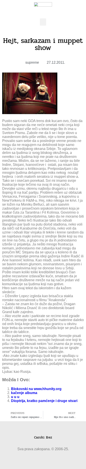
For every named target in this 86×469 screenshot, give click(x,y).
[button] (43, 22)
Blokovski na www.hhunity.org (36, 389)
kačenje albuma (24, 393)
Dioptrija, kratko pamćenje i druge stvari (44, 401)
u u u (15, 397)
